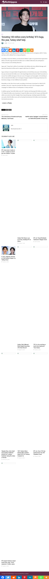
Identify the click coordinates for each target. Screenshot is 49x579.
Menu (46, 2)
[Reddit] (10, 50)
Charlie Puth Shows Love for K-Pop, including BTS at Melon (24, 239)
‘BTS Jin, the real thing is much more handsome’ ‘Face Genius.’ (39, 346)
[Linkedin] (14, 50)
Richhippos (11, 573)
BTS (2, 34)
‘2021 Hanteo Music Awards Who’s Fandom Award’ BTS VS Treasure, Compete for (23, 453)
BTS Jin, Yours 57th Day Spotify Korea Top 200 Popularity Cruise (39, 452)
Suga (10, 109)
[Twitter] (6, 50)
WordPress (22, 573)
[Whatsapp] (28, 50)
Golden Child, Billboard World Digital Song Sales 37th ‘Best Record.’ (23, 346)
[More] (31, 50)
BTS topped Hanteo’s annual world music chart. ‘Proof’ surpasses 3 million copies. (8, 562)
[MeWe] (21, 50)
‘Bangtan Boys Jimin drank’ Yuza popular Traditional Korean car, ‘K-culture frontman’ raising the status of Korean (8, 454)
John (6, 43)
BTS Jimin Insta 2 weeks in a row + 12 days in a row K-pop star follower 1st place (8, 151)
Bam (27, 573)
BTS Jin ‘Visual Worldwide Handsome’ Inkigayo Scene (40, 238)
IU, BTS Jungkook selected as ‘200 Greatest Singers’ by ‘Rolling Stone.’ (8, 258)
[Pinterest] (17, 50)
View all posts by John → (16, 128)
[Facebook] (3, 50)
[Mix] (24, 50)
